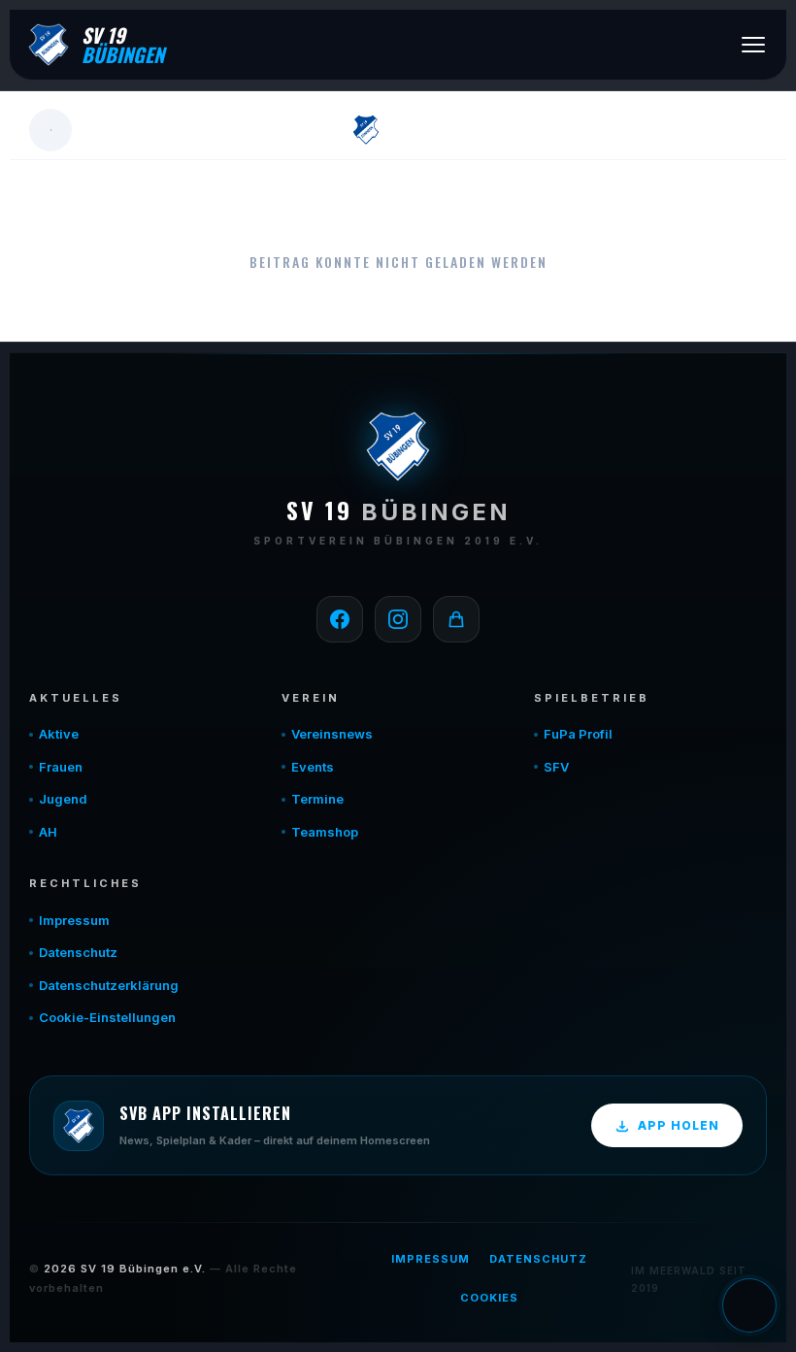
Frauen (61, 767)
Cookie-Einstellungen (107, 1017)
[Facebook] (339, 619)
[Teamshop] (456, 619)
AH (48, 832)
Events (312, 767)
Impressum (74, 920)
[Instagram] (398, 619)
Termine (317, 799)
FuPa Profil (578, 734)
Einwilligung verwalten (749, 1305)
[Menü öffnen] (753, 44)
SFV (556, 767)
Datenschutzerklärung (109, 985)
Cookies (489, 1297)
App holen (678, 1125)
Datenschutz (78, 952)
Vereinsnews (332, 734)
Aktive (59, 734)
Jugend (63, 799)
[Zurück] (50, 130)
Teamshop (324, 832)
